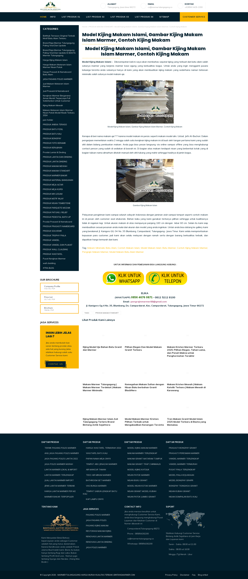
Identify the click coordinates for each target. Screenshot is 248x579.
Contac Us (56, 364)
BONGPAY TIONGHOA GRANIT (183, 486)
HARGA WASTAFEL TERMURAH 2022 (103, 448)
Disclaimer (184, 575)
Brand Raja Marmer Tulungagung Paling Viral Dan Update (58, 44)
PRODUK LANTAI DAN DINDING (57, 157)
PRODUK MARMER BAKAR (55, 175)
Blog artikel (203, 575)
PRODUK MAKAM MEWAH (55, 166)
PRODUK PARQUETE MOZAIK (56, 207)
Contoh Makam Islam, (129, 247)
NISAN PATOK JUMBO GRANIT (141, 496)
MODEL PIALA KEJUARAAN (181, 475)
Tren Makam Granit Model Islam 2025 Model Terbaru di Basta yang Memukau (186, 421)
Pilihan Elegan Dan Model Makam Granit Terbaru (143, 348)
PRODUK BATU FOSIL (53, 129)
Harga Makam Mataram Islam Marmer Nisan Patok (57, 65)
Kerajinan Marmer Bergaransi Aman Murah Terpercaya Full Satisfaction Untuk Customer (56, 98)
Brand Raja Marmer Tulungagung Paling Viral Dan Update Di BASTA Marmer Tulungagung (59, 53)
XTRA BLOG (48, 268)
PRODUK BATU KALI (52, 133)
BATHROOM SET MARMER (98, 480)
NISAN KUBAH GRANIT (179, 491)
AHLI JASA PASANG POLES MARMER (61, 453)
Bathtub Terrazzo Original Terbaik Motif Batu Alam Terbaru (59, 36)
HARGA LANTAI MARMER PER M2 (60, 491)
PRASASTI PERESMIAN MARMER (184, 453)
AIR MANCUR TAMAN (96, 469)
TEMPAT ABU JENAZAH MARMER (101, 464)
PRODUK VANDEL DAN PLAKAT (57, 244)
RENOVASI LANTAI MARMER (99, 536)
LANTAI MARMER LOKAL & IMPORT (60, 469)
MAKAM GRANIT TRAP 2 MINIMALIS (144, 464)
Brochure (48, 308)
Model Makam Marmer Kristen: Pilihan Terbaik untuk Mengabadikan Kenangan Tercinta (144, 421)
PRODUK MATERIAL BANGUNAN (58, 180)
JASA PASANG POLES (96, 520)
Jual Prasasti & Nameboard (56, 91)
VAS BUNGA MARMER (96, 486)
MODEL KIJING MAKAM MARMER (142, 448)
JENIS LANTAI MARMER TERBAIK (59, 486)
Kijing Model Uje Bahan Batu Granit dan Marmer (102, 348)
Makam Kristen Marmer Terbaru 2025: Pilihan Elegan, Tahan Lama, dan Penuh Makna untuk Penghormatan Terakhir (186, 351)
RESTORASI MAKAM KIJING (98, 531)
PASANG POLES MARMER (98, 515)
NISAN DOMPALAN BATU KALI (183, 496)
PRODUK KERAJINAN (52, 147)
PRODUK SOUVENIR (52, 231)
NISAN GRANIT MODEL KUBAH (141, 491)
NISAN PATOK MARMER (138, 475)
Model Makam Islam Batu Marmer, (159, 247)
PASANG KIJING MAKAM (97, 525)
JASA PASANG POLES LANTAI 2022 (61, 458)
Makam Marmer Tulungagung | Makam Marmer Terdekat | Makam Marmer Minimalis (102, 387)
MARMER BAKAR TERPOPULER (59, 496)
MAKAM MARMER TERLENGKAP (142, 453)
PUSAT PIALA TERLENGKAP (182, 469)
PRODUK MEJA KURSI (53, 189)
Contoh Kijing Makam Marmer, (192, 247)
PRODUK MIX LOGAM (52, 194)
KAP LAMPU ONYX (94, 499)
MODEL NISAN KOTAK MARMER (142, 486)
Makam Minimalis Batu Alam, (102, 247)
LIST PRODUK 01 (71, 17)
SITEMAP (164, 17)
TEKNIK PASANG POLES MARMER (60, 448)
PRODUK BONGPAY (52, 138)
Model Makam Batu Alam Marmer (126, 251)
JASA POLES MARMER (96, 547)
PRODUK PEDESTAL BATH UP (57, 217)
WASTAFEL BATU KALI (96, 453)
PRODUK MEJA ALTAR (53, 184)
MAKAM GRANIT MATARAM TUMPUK (144, 458)
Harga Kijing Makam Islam (55, 60)
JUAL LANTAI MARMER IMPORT (59, 480)
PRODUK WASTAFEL (52, 254)
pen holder (48, 120)
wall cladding (49, 263)
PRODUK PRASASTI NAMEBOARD (59, 226)
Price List (48, 297)
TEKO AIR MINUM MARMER (98, 475)
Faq (193, 575)
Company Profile (52, 286)
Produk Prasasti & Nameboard (57, 221)
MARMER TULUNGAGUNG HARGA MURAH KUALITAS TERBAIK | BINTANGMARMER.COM (96, 575)
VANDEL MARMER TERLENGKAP (184, 458)
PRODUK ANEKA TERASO (55, 124)
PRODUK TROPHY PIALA (54, 235)
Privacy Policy (171, 575)
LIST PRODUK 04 (144, 17)
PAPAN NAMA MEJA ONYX (98, 458)
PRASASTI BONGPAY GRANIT (183, 448)
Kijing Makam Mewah (53, 105)
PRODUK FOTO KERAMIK (54, 143)
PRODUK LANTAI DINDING (55, 161)
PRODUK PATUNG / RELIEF (55, 212)
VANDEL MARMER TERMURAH (183, 464)
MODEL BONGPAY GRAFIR (181, 480)
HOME (43, 17)
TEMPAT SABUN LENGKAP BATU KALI (100, 492)
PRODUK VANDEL (51, 240)
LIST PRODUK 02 (95, 17)
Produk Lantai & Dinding (54, 152)
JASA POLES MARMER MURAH (58, 464)
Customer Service (194, 17)
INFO (53, 17)
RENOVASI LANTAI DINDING (99, 542)
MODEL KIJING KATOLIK (138, 469)
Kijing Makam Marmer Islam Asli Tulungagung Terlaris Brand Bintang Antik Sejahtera (100, 421)
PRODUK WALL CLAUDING (55, 249)
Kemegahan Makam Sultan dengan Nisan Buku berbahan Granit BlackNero (144, 387)
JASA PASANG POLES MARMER (57, 79)
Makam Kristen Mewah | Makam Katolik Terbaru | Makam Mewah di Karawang (186, 387)
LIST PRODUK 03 (120, 17)
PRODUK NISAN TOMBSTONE (56, 203)
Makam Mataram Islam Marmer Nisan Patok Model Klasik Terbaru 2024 (58, 112)
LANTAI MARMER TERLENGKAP (59, 475)
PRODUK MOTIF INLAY (53, 198)
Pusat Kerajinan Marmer (54, 258)
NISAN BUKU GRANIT (137, 480)
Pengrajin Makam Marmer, (95, 251)
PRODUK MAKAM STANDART (101, 27)
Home (84, 27)
